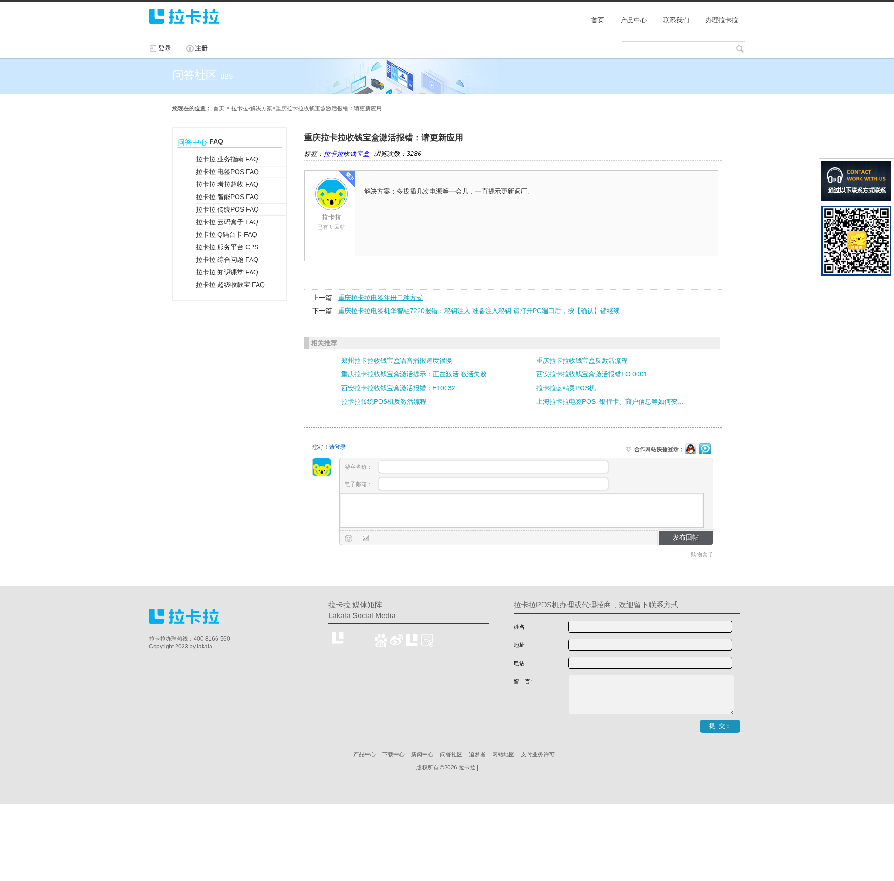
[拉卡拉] (184, 28)
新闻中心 (422, 754)
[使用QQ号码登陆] (690, 449)
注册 (201, 48)
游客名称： (359, 467)
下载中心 (393, 754)
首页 (218, 108)
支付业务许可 (538, 754)
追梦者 (477, 754)
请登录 (337, 447)
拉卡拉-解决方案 (251, 108)
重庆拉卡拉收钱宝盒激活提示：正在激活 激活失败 (414, 374)
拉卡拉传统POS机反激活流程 (384, 401)
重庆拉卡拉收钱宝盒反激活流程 (582, 360)
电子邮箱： (359, 484)
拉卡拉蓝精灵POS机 (566, 388)
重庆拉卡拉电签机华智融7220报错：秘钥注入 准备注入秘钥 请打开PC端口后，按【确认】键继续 (479, 310)
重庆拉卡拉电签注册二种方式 (380, 297)
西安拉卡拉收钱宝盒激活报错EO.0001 (591, 374)
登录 (164, 48)
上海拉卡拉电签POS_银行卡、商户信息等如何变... (609, 401)
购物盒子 (702, 554)
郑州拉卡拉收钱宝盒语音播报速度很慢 (396, 360)
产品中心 (364, 754)
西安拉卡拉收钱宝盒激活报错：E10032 (398, 388)
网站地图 (503, 754)
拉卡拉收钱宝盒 (346, 153)
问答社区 (451, 754)
